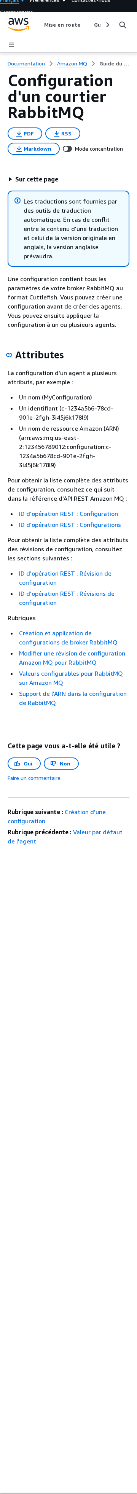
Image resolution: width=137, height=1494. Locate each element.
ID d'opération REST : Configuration (68, 513)
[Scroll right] (107, 25)
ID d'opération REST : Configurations (70, 524)
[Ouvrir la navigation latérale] (11, 45)
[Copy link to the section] (9, 355)
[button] (33, 179)
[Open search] (122, 24)
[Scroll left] (38, 25)
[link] (114, 63)
